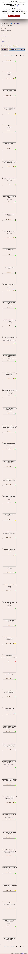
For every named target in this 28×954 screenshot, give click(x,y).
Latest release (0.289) (7, 25)
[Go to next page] (20, 55)
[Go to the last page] (23, 55)
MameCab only (5, 23)
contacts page (22, 953)
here (17, 5)
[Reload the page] (16, 55)
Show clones (17, 23)
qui (24, 13)
